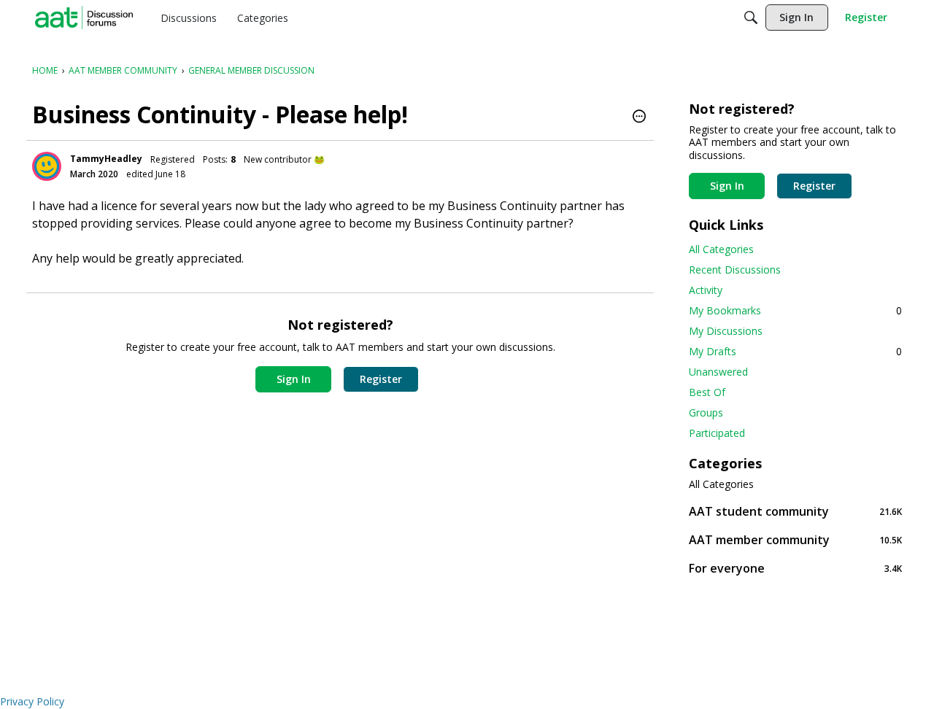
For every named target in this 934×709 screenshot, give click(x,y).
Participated (717, 433)
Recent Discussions (735, 269)
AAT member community (795, 539)
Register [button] (381, 379)
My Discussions (726, 331)
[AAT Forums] (84, 17)
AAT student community (795, 511)
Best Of (707, 392)
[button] (639, 117)
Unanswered (718, 372)
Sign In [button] (294, 379)
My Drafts (795, 351)
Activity (705, 290)
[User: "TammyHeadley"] (46, 166)
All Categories (721, 249)
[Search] (751, 17)
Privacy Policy (32, 701)
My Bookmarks (795, 310)
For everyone (795, 568)
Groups (706, 412)
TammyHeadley (106, 158)
